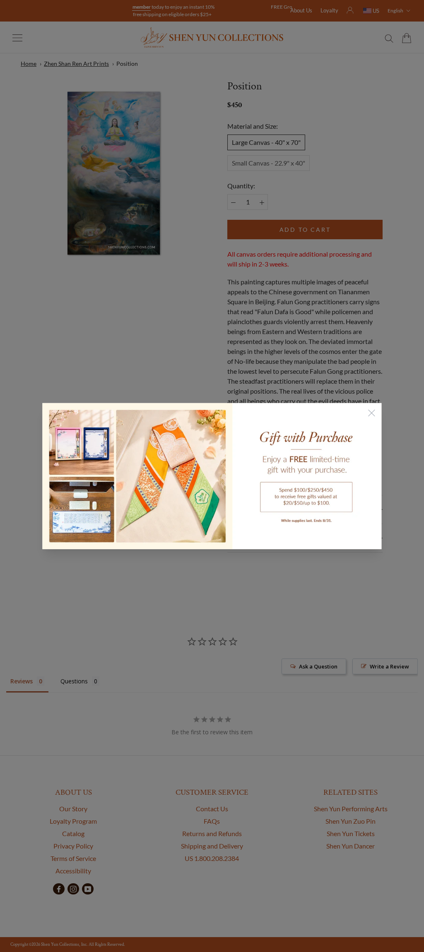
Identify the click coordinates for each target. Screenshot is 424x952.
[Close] (372, 413)
